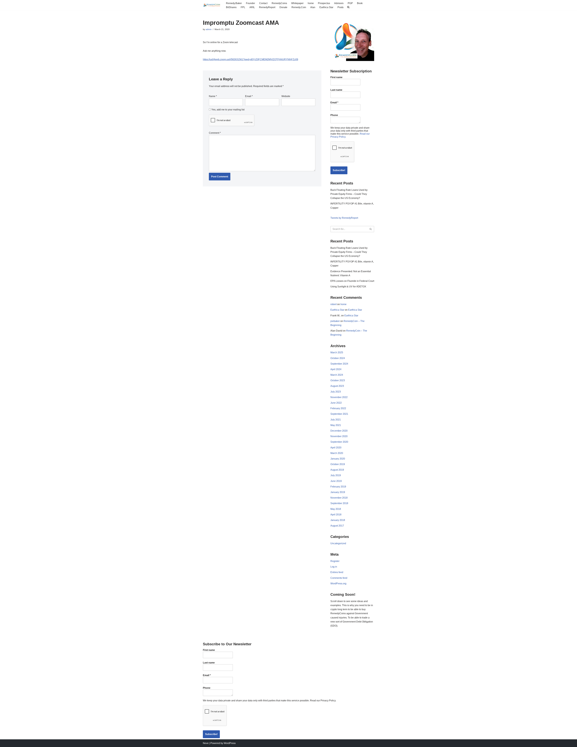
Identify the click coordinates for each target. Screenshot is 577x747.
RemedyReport (267, 7)
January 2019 (337, 492)
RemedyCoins (279, 3)
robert (333, 304)
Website (285, 96)
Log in (333, 566)
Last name (336, 90)
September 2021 (339, 414)
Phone (334, 115)
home (311, 3)
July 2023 (335, 391)
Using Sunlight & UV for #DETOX (348, 286)
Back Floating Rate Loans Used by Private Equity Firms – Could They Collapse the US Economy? (349, 194)
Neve (206, 743)
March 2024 (336, 375)
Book (360, 3)
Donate (283, 7)
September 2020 (339, 442)
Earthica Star (326, 7)
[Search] (370, 229)
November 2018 (339, 497)
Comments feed (338, 578)
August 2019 (337, 470)
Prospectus (324, 3)
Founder (250, 3)
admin (209, 29)
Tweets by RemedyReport (344, 218)
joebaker (335, 321)
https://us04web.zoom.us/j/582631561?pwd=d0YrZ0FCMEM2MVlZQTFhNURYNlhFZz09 (250, 59)
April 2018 (335, 514)
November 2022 (339, 397)
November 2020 (339, 436)
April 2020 (335, 447)
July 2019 (335, 475)
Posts (340, 7)
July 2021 (335, 419)
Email (249, 96)
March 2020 (336, 453)
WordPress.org (338, 583)
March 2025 (336, 352)
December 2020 (339, 430)
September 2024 (339, 363)
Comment (215, 133)
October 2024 (337, 358)
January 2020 (337, 458)
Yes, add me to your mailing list (227, 109)
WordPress (230, 743)
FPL (243, 7)
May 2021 (335, 425)
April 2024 (335, 369)
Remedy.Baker (234, 3)
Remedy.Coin (299, 7)
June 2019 (336, 481)
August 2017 (337, 525)
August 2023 (337, 386)
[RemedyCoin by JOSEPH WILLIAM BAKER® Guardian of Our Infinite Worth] (212, 5)
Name (213, 96)
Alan (312, 7)
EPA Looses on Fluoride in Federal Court (352, 281)
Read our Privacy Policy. (323, 700)
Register (334, 561)
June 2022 (336, 403)
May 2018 (335, 509)
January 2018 (337, 520)
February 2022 (338, 408)
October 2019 (337, 464)
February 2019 (338, 486)
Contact (263, 3)
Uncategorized (338, 543)
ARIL (252, 7)
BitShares (231, 7)
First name (336, 77)
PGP (350, 3)
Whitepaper (297, 3)
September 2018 (339, 503)
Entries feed (336, 572)
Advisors (338, 3)
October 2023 (337, 380)
